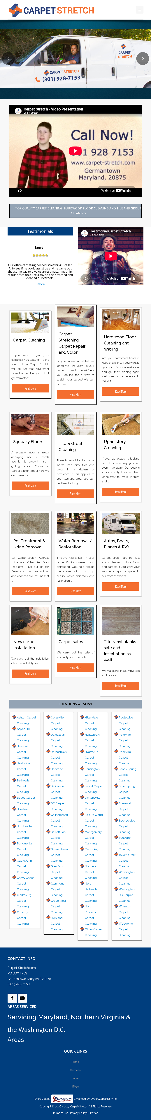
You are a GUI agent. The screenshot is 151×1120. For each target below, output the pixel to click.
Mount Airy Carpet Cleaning (92, 855)
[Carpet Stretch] (54, 10)
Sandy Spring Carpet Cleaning (127, 774)
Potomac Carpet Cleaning (125, 740)
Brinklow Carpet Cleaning (23, 814)
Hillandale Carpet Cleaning (91, 723)
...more (40, 284)
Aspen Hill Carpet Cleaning (23, 734)
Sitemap (93, 1113)
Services (75, 1070)
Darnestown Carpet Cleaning (59, 757)
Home (75, 1061)
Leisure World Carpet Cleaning (94, 820)
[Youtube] (22, 998)
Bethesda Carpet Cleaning (23, 786)
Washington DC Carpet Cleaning (127, 895)
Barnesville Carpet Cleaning (24, 752)
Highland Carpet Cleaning (57, 923)
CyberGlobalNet (100, 1098)
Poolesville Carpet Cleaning (126, 723)
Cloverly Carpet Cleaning (23, 918)
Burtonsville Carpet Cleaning (24, 849)
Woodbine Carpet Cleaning (126, 929)
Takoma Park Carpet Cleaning (127, 860)
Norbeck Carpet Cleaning (91, 872)
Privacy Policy (78, 1113)
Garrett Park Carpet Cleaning (58, 837)
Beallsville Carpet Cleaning (23, 769)
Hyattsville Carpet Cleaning (91, 757)
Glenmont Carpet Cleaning (57, 889)
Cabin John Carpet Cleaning (24, 866)
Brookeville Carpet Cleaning (24, 832)
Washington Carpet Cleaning (127, 877)
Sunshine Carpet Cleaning (125, 843)
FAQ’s (75, 1086)
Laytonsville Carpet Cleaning (92, 803)
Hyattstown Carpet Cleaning (92, 740)
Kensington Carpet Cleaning (92, 774)
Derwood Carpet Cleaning (57, 774)
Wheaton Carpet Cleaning (125, 912)
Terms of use (61, 1113)
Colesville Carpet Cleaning (57, 723)
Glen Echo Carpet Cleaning (57, 872)
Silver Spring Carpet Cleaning (127, 792)
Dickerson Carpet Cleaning (57, 792)
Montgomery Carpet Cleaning (93, 837)
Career (76, 1078)
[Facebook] (12, 998)
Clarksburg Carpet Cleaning (24, 900)
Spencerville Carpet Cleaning (127, 826)
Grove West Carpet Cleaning (58, 906)
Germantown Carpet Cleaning (59, 855)
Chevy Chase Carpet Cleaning (25, 883)
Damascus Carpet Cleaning (57, 740)
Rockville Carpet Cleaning (125, 757)
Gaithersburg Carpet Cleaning (59, 820)
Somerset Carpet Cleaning (125, 809)
